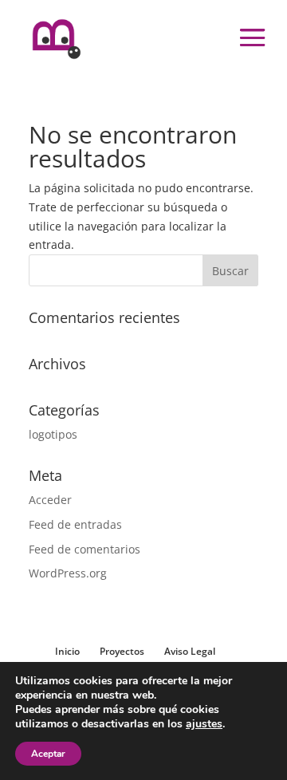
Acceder (50, 499)
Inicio (67, 651)
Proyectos (122, 651)
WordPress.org (68, 573)
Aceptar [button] (48, 753)
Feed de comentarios (84, 549)
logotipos (53, 434)
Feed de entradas (75, 524)
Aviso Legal (189, 651)
